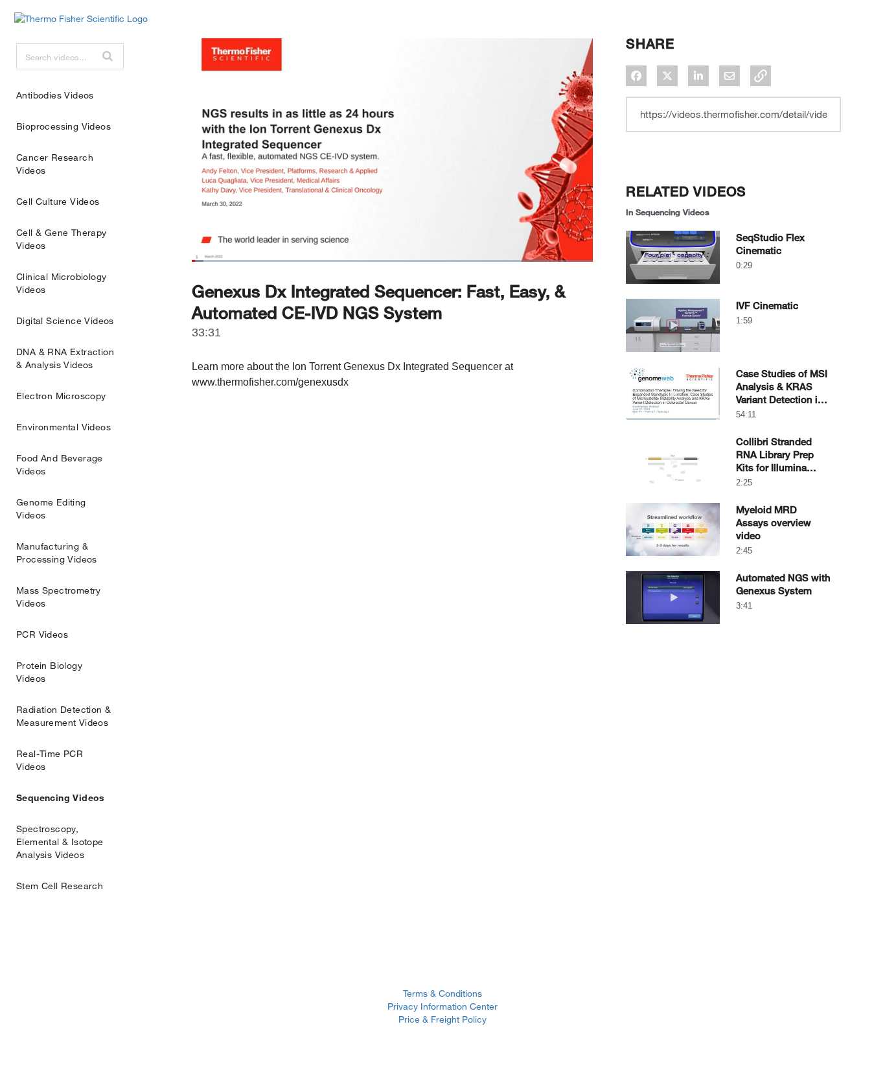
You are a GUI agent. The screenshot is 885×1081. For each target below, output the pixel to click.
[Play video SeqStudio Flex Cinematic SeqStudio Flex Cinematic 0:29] (673, 286)
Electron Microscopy (61, 395)
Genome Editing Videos (51, 508)
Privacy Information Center (442, 1006)
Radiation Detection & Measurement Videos (63, 716)
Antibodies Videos (55, 94)
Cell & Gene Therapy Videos (61, 239)
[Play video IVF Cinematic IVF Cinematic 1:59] (673, 354)
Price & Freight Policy (442, 1019)
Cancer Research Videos (54, 164)
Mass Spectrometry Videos (58, 597)
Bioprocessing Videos (63, 126)
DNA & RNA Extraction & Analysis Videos (65, 358)
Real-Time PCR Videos (49, 760)
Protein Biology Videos (49, 672)
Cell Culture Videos (58, 201)
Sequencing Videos (60, 797)
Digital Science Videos (65, 320)
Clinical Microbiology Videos (61, 283)
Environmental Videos (63, 426)
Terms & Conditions (442, 993)
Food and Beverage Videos (59, 464)
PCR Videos (42, 634)
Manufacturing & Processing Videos (56, 552)
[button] (107, 55)
